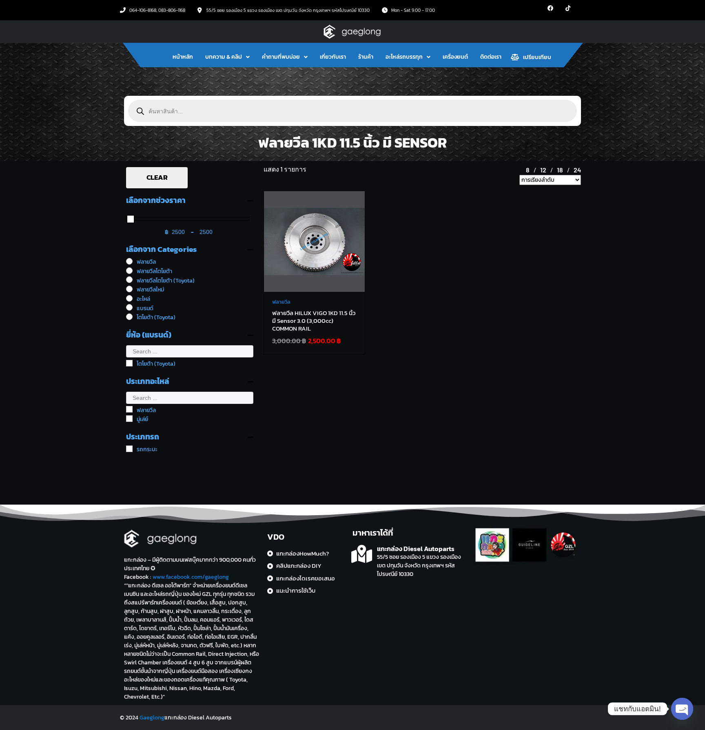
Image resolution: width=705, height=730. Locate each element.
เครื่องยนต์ (455, 57)
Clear (157, 177)
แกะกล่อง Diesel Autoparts (415, 549)
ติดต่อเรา (490, 57)
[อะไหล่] (129, 298)
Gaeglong (152, 717)
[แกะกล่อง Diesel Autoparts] (361, 554)
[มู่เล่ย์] (129, 418)
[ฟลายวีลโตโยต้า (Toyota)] (129, 279)
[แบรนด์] (129, 307)
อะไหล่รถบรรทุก (404, 57)
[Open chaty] (682, 709)
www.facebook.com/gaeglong (191, 577)
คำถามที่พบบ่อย (281, 57)
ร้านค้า (365, 57)
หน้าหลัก (183, 57)
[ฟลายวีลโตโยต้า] (129, 270)
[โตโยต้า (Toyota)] (129, 316)
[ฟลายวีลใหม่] (129, 289)
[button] (227, 57)
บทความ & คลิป (223, 57)
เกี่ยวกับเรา (333, 57)
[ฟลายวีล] (129, 261)
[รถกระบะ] (129, 448)
